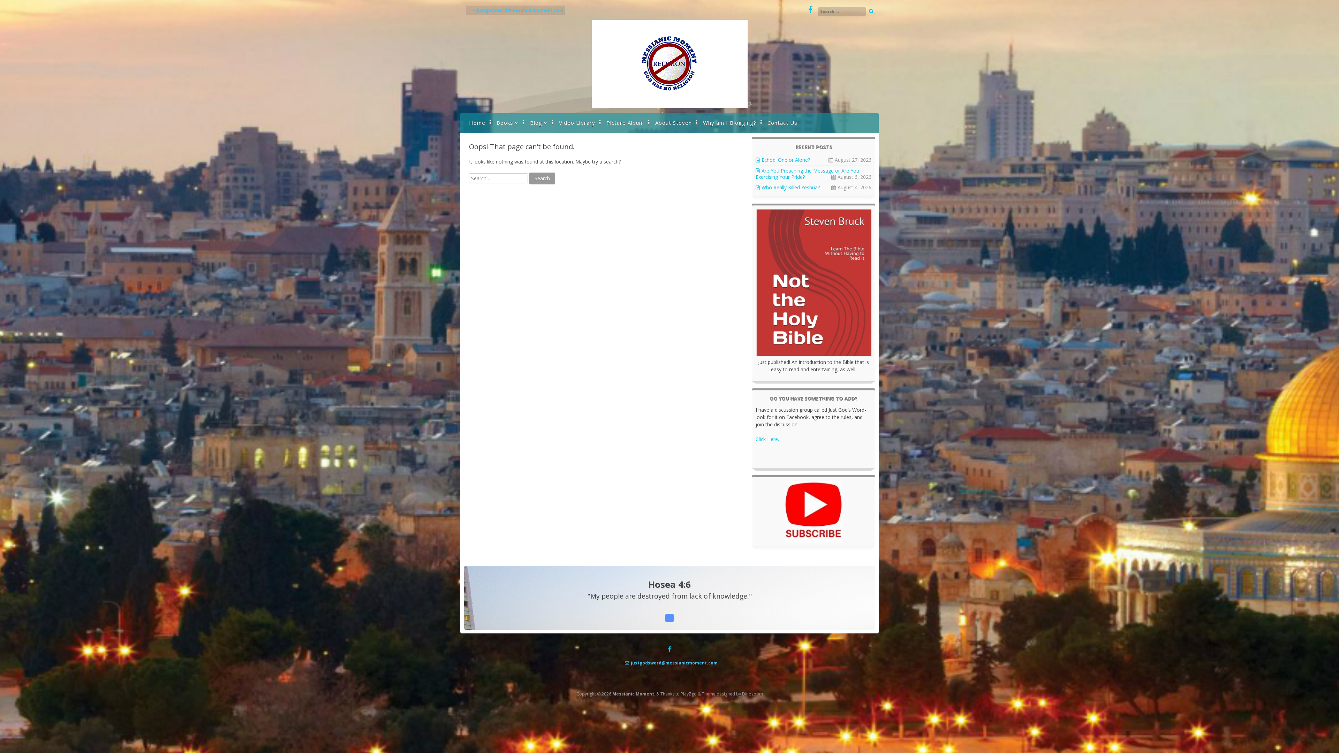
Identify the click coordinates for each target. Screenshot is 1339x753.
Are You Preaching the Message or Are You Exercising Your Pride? (807, 173)
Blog (536, 122)
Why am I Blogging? (729, 122)
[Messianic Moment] (670, 106)
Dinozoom (752, 694)
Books (505, 122)
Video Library (577, 122)
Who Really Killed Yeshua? (791, 187)
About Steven (673, 122)
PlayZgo (689, 694)
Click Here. (767, 439)
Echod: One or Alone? (786, 160)
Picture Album (625, 122)
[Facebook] (810, 10)
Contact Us (782, 122)
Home (477, 122)
